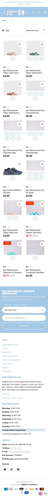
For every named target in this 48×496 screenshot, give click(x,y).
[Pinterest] (18, 469)
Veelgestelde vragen (10, 344)
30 (41, 94)
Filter (7, 30)
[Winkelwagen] (45, 12)
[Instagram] (11, 469)
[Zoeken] (27, 12)
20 (35, 218)
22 (13, 178)
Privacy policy (7, 363)
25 (7, 134)
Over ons (5, 394)
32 (35, 98)
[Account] (33, 12)
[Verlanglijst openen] (39, 12)
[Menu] (4, 12)
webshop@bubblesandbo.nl (19, 452)
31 (13, 138)
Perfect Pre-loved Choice (12, 398)
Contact (5, 348)
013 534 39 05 (16, 448)
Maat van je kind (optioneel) (16, 305)
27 (29, 58)
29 (41, 58)
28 (13, 58)
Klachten (5, 367)
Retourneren (7, 352)
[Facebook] (5, 469)
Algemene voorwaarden (11, 360)
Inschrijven (24, 326)
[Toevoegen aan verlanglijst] (19, 44)
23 (13, 98)
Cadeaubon (6, 371)
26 (30, 94)
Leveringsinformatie (10, 356)
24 (30, 174)
